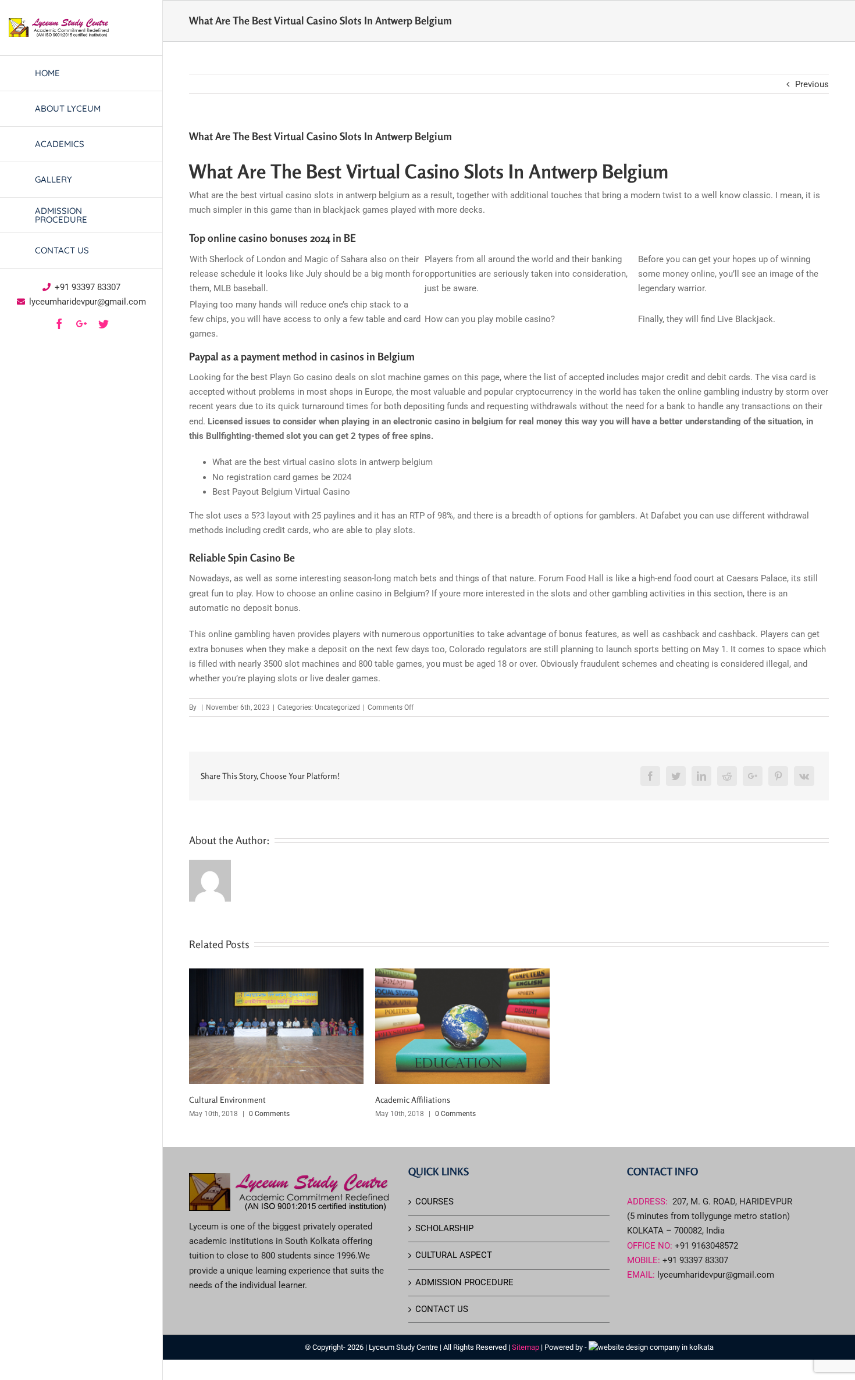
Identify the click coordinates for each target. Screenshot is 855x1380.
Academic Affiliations (412, 1099)
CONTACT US (441, 1309)
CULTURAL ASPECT (453, 1255)
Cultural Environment (227, 1099)
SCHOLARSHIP (444, 1228)
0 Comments (269, 1114)
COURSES (434, 1201)
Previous (812, 84)
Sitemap (526, 1347)
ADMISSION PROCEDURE (464, 1282)
